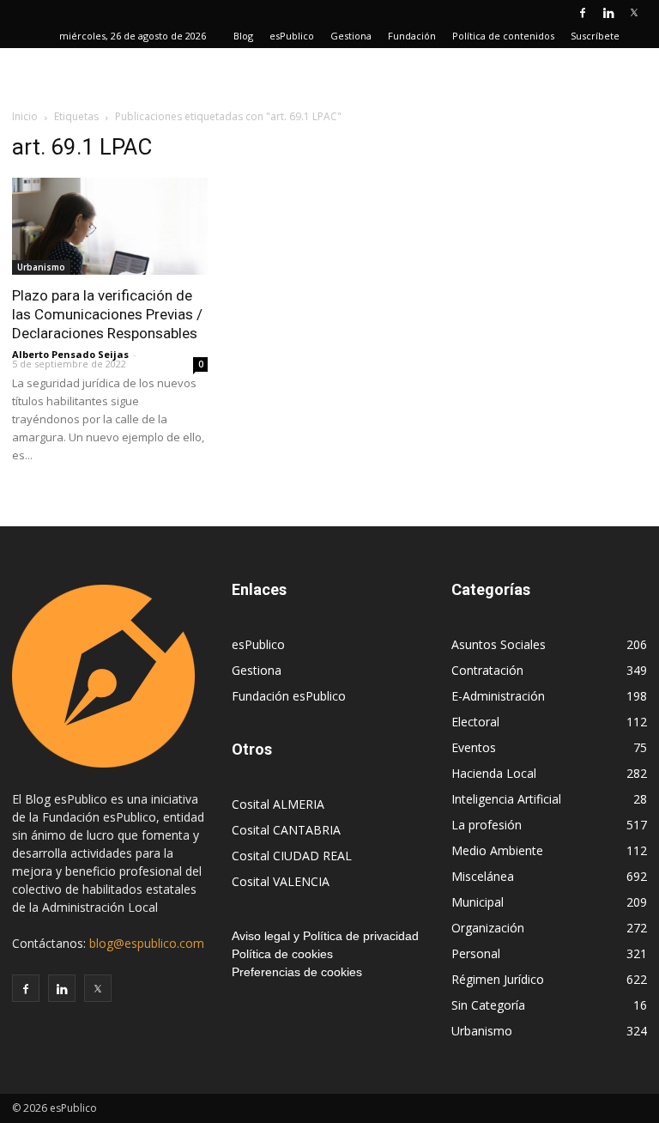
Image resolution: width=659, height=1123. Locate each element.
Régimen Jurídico (497, 979)
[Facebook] (583, 12)
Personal (475, 953)
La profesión (486, 824)
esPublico (291, 35)
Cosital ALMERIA (278, 804)
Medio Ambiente (497, 850)
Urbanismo (41, 267)
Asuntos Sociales (498, 644)
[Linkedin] (608, 12)
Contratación (487, 670)
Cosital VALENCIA (281, 881)
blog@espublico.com (146, 943)
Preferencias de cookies (297, 972)
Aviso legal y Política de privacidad (325, 936)
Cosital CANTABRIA (286, 830)
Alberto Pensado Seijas (70, 354)
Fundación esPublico (289, 696)
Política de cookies (282, 954)
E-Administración (498, 696)
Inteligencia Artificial (506, 799)
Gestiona (351, 35)
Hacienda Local (493, 773)
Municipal (477, 902)
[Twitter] (634, 12)
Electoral (475, 721)
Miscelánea (482, 876)
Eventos (473, 747)
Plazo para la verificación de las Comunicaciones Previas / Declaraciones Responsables (107, 314)
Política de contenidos (503, 35)
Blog (243, 35)
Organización (487, 928)
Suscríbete (595, 35)
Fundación (412, 35)
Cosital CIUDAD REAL (292, 855)
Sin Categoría (488, 1005)
